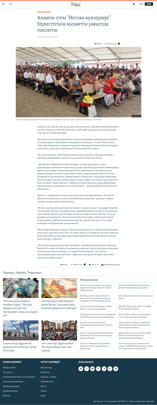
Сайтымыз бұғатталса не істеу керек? (19, 377)
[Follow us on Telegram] (104, 368)
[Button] (98, 43)
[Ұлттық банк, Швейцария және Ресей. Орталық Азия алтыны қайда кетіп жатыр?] (59, 288)
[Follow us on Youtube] (92, 368)
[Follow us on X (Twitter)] (86, 368)
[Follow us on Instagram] (98, 368)
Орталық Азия (47, 382)
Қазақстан (45, 372)
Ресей (43, 386)
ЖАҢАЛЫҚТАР (44, 12)
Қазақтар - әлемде (49, 377)
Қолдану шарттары (11, 386)
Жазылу (6, 396)
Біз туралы (7, 372)
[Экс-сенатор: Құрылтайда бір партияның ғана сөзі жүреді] (59, 330)
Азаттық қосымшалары (13, 382)
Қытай (43, 391)
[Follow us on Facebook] (80, 368)
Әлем (43, 396)
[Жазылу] (115, 368)
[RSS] (110, 368)
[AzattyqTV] (134, 4)
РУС (141, 4)
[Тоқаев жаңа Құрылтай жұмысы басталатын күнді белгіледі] (21, 330)
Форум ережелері (10, 391)
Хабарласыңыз (9, 368)
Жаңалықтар (46, 368)
